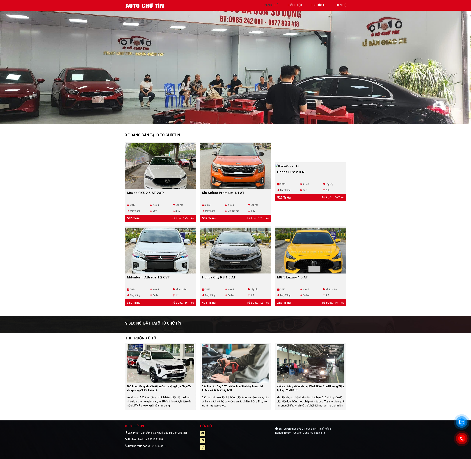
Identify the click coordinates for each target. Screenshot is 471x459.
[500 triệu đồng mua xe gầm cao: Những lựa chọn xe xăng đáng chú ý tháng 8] (160, 363)
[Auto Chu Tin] (145, 5)
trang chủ (270, 5)
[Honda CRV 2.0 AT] (310, 166)
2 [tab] (237, 122)
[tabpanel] (235, 64)
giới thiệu (295, 5)
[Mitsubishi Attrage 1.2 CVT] (160, 250)
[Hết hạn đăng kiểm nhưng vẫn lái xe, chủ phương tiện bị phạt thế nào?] (310, 363)
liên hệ (341, 5)
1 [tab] (234, 122)
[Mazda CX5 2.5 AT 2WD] (160, 166)
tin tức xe (318, 5)
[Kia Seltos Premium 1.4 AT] (235, 166)
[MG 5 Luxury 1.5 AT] (310, 250)
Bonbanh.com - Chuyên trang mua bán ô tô (300, 432)
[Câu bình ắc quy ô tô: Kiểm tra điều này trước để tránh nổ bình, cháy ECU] (235, 363)
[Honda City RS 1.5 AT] (235, 250)
